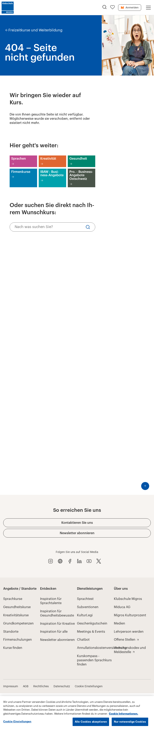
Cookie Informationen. (123, 713)
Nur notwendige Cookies (130, 721)
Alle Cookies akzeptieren (91, 721)
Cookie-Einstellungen (17, 721)
